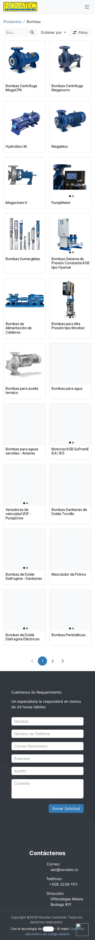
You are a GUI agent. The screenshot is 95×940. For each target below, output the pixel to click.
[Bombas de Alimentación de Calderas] (24, 299)
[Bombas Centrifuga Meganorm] (70, 61)
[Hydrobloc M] (24, 122)
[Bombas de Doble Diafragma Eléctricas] (24, 610)
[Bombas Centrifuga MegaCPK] (24, 61)
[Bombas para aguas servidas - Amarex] (24, 424)
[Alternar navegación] (87, 6)
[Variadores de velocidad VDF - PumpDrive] (24, 485)
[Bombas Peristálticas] (70, 610)
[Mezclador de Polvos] (70, 550)
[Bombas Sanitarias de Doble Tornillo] (70, 485)
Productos (12, 21)
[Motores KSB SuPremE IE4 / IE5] (70, 424)
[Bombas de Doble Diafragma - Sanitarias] (24, 550)
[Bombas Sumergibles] (24, 234)
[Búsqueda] (32, 32)
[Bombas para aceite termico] (24, 364)
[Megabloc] (70, 122)
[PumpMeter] (70, 178)
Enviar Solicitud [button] (66, 808)
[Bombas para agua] (70, 364)
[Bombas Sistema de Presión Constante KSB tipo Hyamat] (70, 234)
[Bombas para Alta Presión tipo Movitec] (70, 299)
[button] (53, 32)
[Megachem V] (24, 178)
